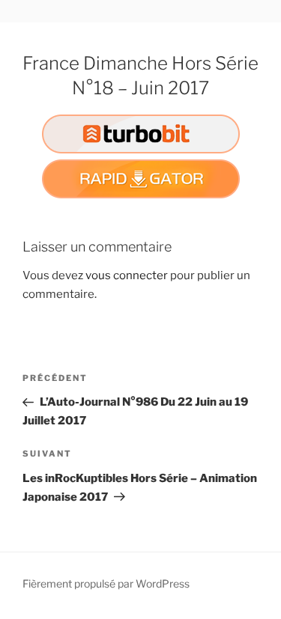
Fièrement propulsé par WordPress (106, 583)
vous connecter (126, 275)
